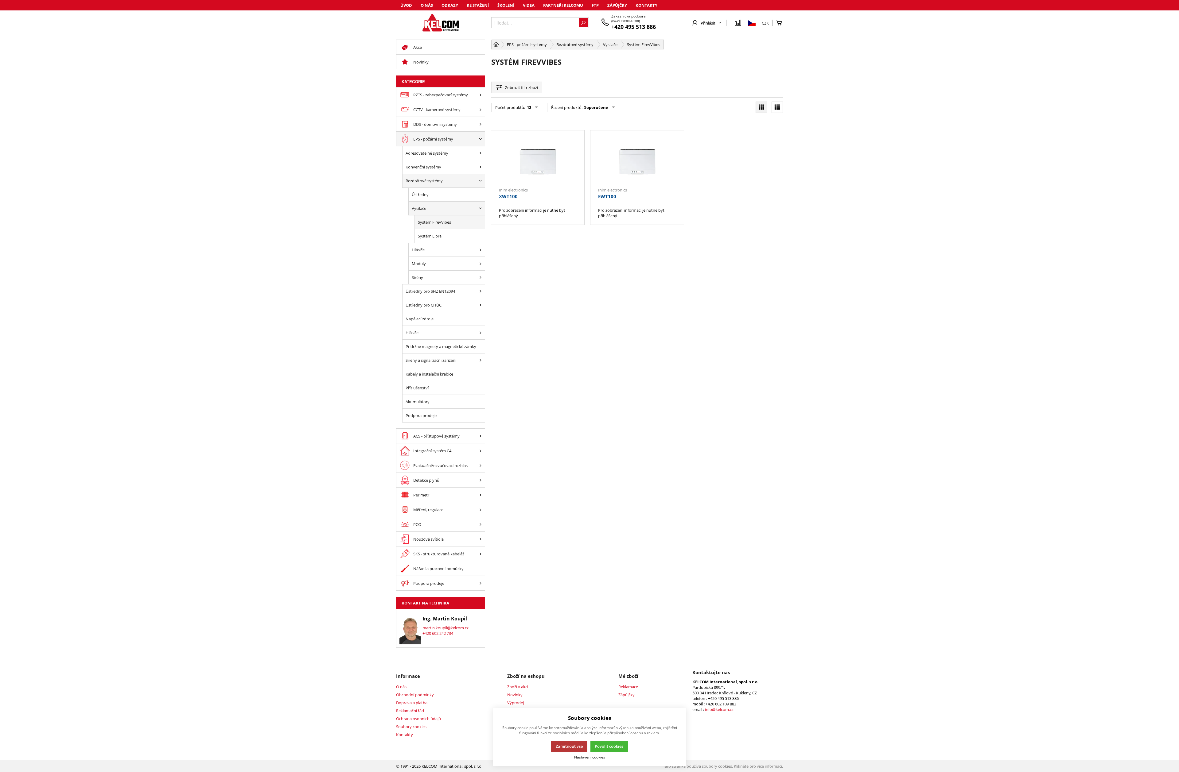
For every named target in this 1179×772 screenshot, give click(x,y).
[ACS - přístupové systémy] (480, 435)
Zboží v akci (517, 686)
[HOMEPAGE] (496, 44)
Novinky (515, 694)
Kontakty (646, 5)
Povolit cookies (609, 746)
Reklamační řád (410, 710)
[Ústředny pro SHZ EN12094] (480, 291)
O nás (427, 5)
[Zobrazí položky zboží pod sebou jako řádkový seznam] (777, 107)
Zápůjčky (617, 5)
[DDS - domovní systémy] (480, 124)
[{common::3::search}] (583, 22)
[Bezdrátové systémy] (480, 181)
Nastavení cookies (589, 757)
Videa (529, 5)
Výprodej (515, 702)
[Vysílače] (480, 208)
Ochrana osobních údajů (418, 718)
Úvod (406, 5)
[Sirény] (480, 277)
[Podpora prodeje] (480, 583)
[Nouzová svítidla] (480, 538)
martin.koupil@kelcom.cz (445, 628)
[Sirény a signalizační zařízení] (480, 360)
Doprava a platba (411, 702)
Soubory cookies (411, 726)
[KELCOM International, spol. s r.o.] (440, 22)
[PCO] (480, 524)
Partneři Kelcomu (563, 5)
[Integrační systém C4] (480, 450)
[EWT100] (637, 162)
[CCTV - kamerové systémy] (480, 109)
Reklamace (628, 686)
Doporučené (595, 107)
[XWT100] (538, 162)
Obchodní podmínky (415, 694)
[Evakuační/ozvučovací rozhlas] (480, 465)
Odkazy (450, 5)
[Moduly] (480, 264)
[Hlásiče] (480, 250)
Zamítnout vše (569, 746)
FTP (595, 5)
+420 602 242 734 (437, 633)
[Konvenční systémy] (480, 167)
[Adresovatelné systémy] (480, 153)
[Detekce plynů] (480, 480)
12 (528, 107)
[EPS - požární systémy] (480, 138)
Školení (505, 5)
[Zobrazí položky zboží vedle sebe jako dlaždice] (761, 107)
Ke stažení (478, 5)
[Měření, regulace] (480, 509)
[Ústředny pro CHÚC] (480, 305)
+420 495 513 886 (633, 26)
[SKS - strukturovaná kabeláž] (480, 553)
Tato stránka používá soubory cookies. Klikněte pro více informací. (723, 766)
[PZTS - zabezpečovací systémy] (480, 94)
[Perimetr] (480, 494)
